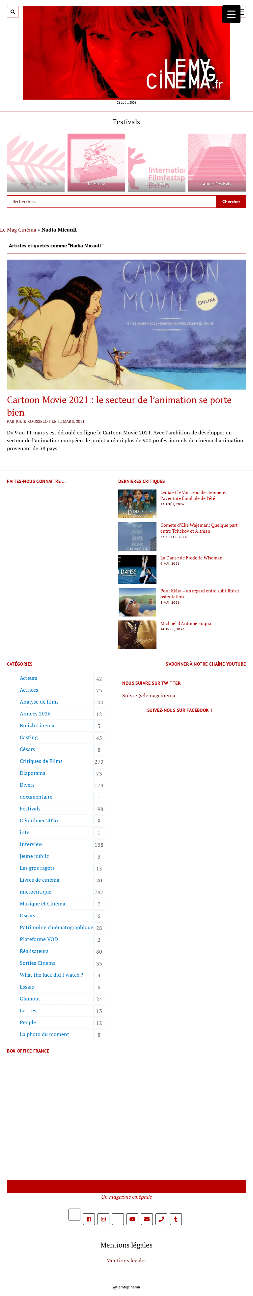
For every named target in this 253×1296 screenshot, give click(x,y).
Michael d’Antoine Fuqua (185, 623)
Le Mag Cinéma (18, 229)
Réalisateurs (34, 951)
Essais (27, 986)
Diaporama (32, 772)
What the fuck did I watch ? (51, 974)
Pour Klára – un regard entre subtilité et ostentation (199, 594)
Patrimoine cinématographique (56, 927)
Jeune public (34, 856)
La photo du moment (44, 1034)
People (28, 1022)
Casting (29, 737)
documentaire (36, 796)
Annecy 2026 (35, 713)
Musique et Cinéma (42, 903)
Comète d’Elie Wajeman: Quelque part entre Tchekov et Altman (199, 528)
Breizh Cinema (37, 725)
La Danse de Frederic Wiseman (191, 558)
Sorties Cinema (38, 962)
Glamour (30, 998)
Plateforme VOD (39, 939)
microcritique (35, 891)
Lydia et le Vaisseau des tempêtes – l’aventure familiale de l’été (195, 495)
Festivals (30, 808)
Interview (31, 844)
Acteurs (28, 677)
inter (25, 832)
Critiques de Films (41, 761)
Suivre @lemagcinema (148, 695)
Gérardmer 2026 (39, 820)
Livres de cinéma (39, 879)
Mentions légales (126, 1260)
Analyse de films (39, 701)
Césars (27, 749)
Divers (27, 784)
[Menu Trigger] (231, 14)
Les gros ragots (37, 867)
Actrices (29, 689)
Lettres (28, 1010)
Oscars (27, 915)
